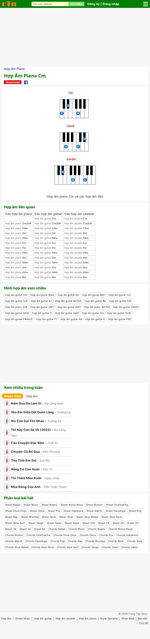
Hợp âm (32, 396)
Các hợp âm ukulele (79, 214)
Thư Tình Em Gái (23, 460)
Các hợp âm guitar (48, 214)
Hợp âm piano (18, 223)
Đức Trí (47, 469)
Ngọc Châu (52, 478)
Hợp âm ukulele (75, 218)
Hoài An (53, 443)
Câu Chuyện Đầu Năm (27, 443)
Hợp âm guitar (45, 218)
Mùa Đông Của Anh (25, 487)
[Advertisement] (75, 37)
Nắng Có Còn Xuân (25, 469)
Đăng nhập (111, 4)
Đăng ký (93, 4)
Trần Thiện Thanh (55, 487)
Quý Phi (44, 460)
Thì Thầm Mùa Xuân (26, 478)
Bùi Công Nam (54, 403)
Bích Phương (51, 451)
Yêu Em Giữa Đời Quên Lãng (32, 412)
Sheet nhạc (12, 396)
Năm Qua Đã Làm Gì (26, 403)
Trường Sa (64, 412)
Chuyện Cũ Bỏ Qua (25, 452)
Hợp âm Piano (14, 69)
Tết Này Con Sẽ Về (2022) (31, 430)
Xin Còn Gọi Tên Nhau (27, 421)
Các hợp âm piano (18, 214)
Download (13, 82)
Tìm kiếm (76, 3)
